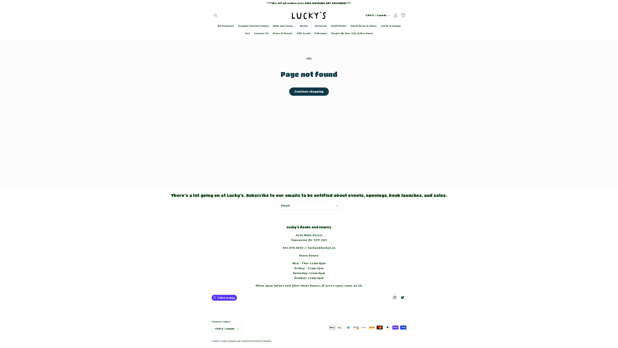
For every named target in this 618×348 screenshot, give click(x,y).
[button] (215, 15)
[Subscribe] (337, 206)
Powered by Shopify (260, 341)
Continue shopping (309, 91)
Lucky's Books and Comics (234, 341)
